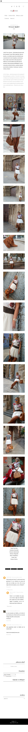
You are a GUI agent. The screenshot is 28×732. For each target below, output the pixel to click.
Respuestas (10, 589)
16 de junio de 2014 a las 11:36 (17, 624)
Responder (8, 586)
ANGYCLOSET (13, 592)
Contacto (7, 18)
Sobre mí (12, 18)
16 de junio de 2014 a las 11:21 (15, 610)
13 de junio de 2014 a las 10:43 (17, 577)
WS (15, 721)
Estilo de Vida (12, 15)
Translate (14, 676)
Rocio (8, 610)
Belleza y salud (19, 15)
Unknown (8, 577)
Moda (6, 15)
